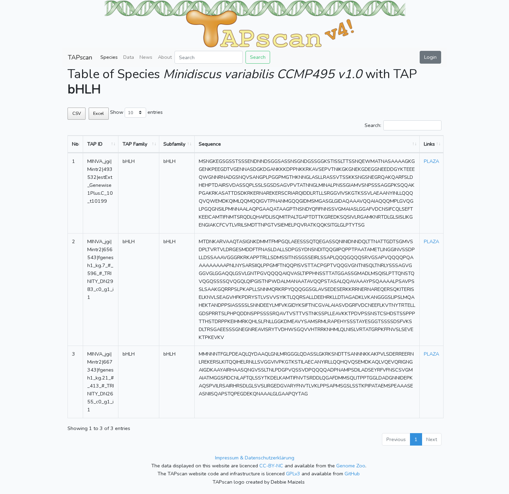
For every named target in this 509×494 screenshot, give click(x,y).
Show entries (136, 112)
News (146, 57)
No (75, 143)
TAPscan (80, 57)
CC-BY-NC (271, 465)
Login (430, 57)
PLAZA (431, 161)
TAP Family (135, 143)
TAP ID (94, 143)
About (165, 57)
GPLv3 (293, 473)
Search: (373, 125)
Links (429, 143)
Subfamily (174, 143)
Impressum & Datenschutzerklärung (254, 457)
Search (258, 57)
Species (109, 57)
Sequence (210, 143)
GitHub (352, 473)
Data (128, 57)
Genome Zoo (350, 465)
